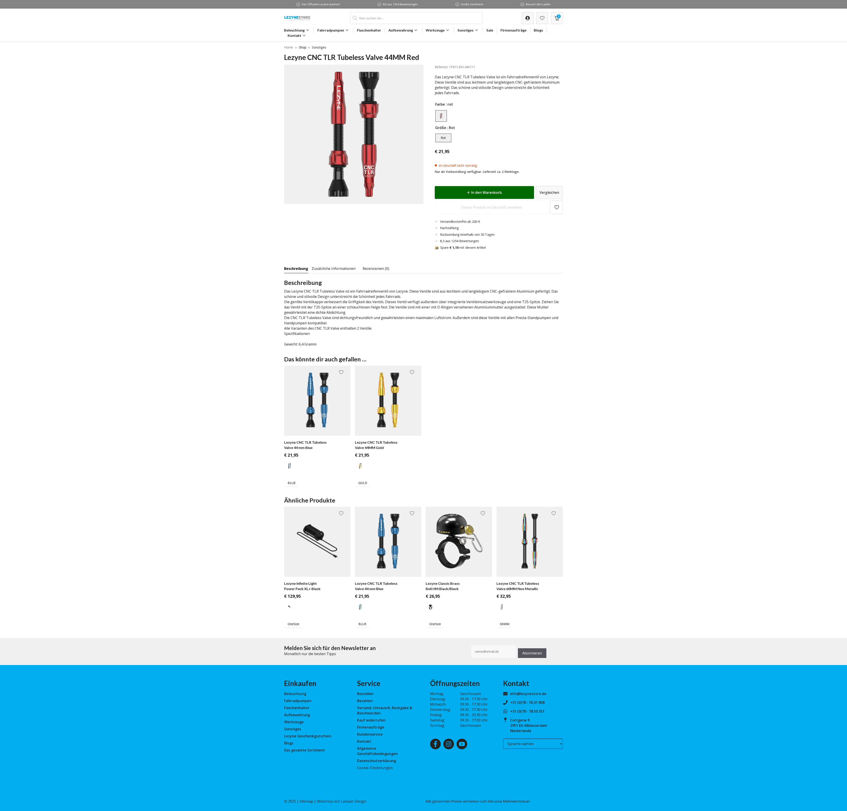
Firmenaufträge (513, 30)
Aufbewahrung (400, 30)
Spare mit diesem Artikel (463, 247)
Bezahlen (365, 700)
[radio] (441, 115)
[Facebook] (435, 744)
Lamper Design (353, 801)
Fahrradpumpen (330, 30)
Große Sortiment (472, 4)
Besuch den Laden (538, 4)
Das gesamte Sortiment (304, 750)
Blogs (538, 30)
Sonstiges (465, 30)
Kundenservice (370, 734)
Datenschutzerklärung (376, 760)
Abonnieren (532, 653)
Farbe (440, 104)
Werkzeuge (435, 30)
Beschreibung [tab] (296, 268)
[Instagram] (448, 744)
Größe (440, 127)
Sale (489, 30)
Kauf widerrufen (371, 720)
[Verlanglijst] (528, 18)
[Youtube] (462, 744)
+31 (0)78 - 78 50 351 (527, 711)
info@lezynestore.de (528, 693)
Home (288, 47)
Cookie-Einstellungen (375, 767)
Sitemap (306, 801)
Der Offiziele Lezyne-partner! (321, 4)
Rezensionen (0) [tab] (376, 268)
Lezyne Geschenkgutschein (307, 736)
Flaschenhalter (369, 30)
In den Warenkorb (486, 192)
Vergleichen (549, 192)
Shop (302, 47)
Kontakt (294, 35)
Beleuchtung (294, 30)
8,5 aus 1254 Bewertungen (400, 4)
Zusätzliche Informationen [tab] (334, 268)
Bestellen (365, 693)
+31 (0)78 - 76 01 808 (527, 702)
